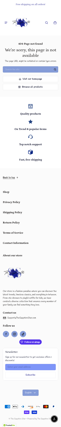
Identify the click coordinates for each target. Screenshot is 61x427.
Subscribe (30, 374)
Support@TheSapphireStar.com (21, 317)
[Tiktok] (23, 334)
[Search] (55, 69)
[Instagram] (14, 334)
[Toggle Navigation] (6, 23)
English (28, 392)
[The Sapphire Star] (21, 23)
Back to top (9, 177)
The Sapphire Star (18, 419)
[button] (46, 23)
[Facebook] (6, 334)
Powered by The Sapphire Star (39, 419)
